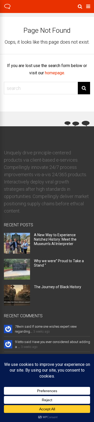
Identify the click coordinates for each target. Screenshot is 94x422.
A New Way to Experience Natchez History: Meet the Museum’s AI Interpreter (55, 239)
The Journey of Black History (57, 287)
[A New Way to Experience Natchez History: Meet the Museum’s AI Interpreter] (17, 252)
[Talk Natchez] (7, 8)
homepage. (55, 72)
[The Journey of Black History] (17, 304)
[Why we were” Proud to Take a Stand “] (17, 278)
